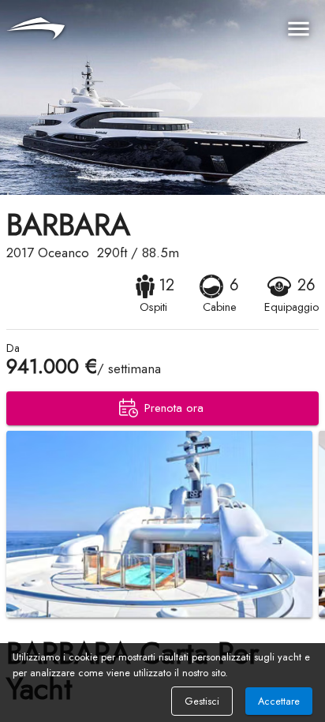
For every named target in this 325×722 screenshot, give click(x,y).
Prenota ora (174, 408)
